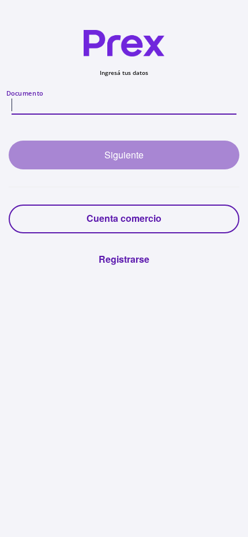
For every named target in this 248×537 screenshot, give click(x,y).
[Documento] (124, 106)
